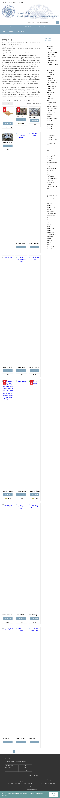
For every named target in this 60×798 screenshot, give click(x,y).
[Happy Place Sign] (21, 435)
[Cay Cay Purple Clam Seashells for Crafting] (34, 112)
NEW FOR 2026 (50, 170)
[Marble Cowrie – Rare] (21, 682)
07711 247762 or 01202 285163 (48, 783)
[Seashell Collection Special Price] (21, 558)
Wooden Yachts (51, 249)
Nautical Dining (50, 131)
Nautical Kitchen (51, 153)
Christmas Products (51, 56)
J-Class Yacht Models (52, 108)
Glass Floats (50, 98)
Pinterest (15, 2)
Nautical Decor (50, 128)
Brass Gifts (49, 50)
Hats (48, 100)
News (50, 27)
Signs (48, 226)
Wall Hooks (49, 240)
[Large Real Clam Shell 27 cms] (34, 682)
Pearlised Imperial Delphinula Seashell (7, 142)
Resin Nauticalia (51, 191)
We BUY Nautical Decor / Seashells (35, 27)
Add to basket (8, 123)
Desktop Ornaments (52, 68)
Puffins (48, 188)
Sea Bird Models (51, 199)
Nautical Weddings (51, 168)
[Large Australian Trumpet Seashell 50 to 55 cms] (7, 113)
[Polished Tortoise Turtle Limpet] (21, 187)
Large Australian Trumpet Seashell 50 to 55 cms (7, 120)
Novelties (49, 172)
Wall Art (49, 238)
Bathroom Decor (51, 44)
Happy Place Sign (21, 491)
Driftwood (49, 72)
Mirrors (49, 116)
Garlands (49, 96)
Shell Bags (49, 209)
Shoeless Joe (50, 224)
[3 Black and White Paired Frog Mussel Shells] (21, 111)
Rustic (48, 193)
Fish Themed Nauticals (52, 80)
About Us (19, 27)
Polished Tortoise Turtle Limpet (21, 243)
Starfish (49, 230)
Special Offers (50, 228)
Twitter (10, 2)
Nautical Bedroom (51, 126)
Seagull (48, 201)
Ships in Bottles (50, 222)
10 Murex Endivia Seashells (7, 491)
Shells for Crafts (51, 215)
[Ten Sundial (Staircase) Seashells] (34, 435)
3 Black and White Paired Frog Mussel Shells (21, 116)
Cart (4, 31)
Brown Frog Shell (7, 367)
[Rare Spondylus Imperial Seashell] (34, 558)
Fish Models (50, 78)
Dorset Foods (50, 70)
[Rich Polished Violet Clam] (34, 311)
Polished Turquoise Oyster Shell (21, 367)
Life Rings (49, 110)
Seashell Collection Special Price (21, 615)
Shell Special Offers (51, 213)
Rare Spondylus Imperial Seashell (34, 615)
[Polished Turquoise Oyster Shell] (21, 311)
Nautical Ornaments (52, 162)
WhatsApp (21, 2)
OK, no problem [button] (53, 794)
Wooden (49, 244)
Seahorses (49, 203)
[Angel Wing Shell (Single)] (7, 682)
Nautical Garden (51, 135)
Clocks (48, 58)
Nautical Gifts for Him (52, 147)
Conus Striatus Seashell (7, 615)
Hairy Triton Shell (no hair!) (34, 243)
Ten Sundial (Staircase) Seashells (34, 491)
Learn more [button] (5, 795)
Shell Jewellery (50, 211)
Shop (11, 27)
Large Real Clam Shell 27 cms (34, 738)
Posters (49, 184)
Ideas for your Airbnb (52, 106)
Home (4, 27)
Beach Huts (50, 46)
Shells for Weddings (51, 217)
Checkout (11, 31)
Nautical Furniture (51, 133)
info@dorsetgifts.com (32, 789)
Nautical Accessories (52, 118)
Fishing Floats (50, 84)
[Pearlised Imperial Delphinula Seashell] (7, 137)
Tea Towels (50, 236)
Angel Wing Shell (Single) (7, 738)
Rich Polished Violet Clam (34, 367)
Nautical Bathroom (51, 120)
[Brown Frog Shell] (7, 311)
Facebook (5, 2)
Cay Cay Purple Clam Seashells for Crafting (34, 117)
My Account (21, 31)
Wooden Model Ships (52, 246)
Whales (49, 242)
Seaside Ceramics (51, 207)
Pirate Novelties (51, 182)
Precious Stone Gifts (52, 186)
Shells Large (50, 220)
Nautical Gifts (50, 137)
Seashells (49, 205)
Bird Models (50, 48)
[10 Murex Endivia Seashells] (7, 435)
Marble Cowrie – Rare (21, 738)
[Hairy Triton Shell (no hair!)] (34, 187)
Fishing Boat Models (52, 82)
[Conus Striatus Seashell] (7, 558)
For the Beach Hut (51, 86)
